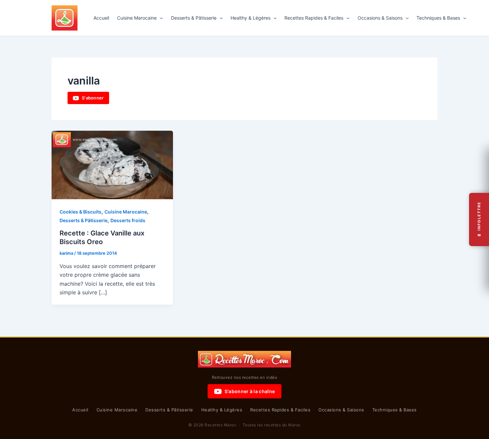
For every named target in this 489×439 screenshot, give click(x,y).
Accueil (101, 18)
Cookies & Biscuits (80, 212)
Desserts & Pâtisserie (194, 18)
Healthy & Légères (250, 18)
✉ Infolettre (479, 219)
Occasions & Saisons (380, 18)
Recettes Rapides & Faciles (313, 18)
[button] (160, 18)
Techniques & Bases (438, 18)
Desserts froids (127, 220)
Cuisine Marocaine (137, 18)
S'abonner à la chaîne (250, 391)
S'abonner (93, 97)
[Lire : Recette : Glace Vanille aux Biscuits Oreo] (112, 164)
